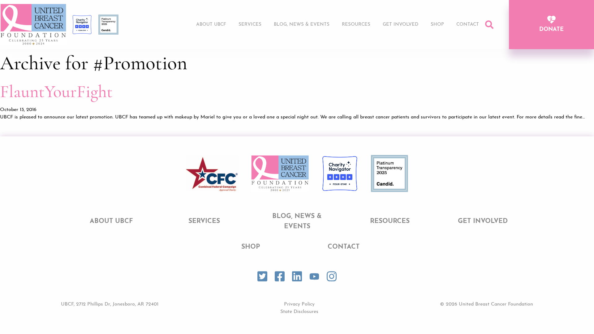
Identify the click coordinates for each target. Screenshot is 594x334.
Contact (467, 24)
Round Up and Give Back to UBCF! (403, 48)
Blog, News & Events (301, 24)
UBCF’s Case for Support (392, 36)
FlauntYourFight (56, 91)
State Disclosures (299, 311)
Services (250, 24)
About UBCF (211, 24)
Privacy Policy (299, 304)
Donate (551, 29)
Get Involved (400, 24)
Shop (437, 24)
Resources (356, 24)
